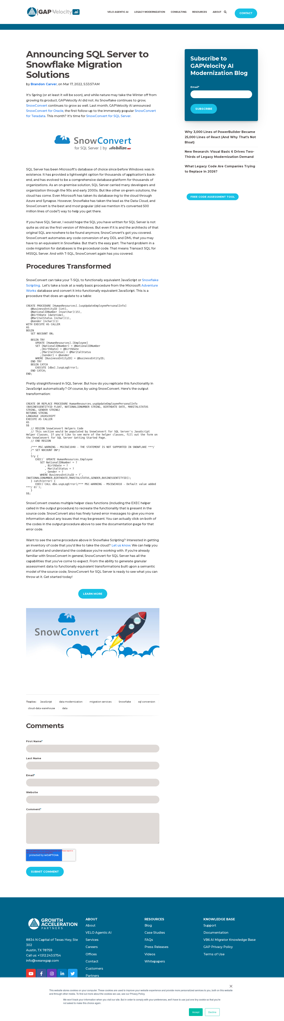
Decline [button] (212, 1012)
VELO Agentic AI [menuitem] (117, 12)
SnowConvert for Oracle (44, 111)
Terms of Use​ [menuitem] (213, 954)
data (64, 708)
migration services (100, 701)
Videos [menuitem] (150, 954)
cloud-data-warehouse (41, 708)
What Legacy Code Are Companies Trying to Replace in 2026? (220, 168)
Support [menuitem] (209, 925)
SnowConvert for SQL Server (108, 116)
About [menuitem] (217, 12)
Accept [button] (195, 1012)
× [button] (231, 985)
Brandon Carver (44, 84)
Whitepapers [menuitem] (155, 961)
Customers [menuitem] (94, 968)
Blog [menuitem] (148, 925)
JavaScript (46, 701)
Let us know (120, 545)
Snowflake (125, 701)
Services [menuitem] (92, 940)
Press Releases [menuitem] (156, 947)
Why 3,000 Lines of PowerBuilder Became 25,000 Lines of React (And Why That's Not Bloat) (220, 137)
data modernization (70, 701)
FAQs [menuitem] (149, 940)
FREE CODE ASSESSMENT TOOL (212, 196)
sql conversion (146, 701)
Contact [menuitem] (92, 961)
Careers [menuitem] (92, 947)
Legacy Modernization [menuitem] (149, 12)
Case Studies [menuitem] (155, 932)
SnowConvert (36, 105)
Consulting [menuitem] (178, 12)
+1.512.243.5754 (49, 955)
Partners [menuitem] (92, 976)
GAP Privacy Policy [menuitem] (218, 947)
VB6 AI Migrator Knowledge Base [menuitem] (229, 940)
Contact (246, 13)
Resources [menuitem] (199, 12)
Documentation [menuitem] (215, 932)
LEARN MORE (92, 594)
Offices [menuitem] (91, 954)
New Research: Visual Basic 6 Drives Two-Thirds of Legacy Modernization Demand (219, 154)
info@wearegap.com (42, 960)
